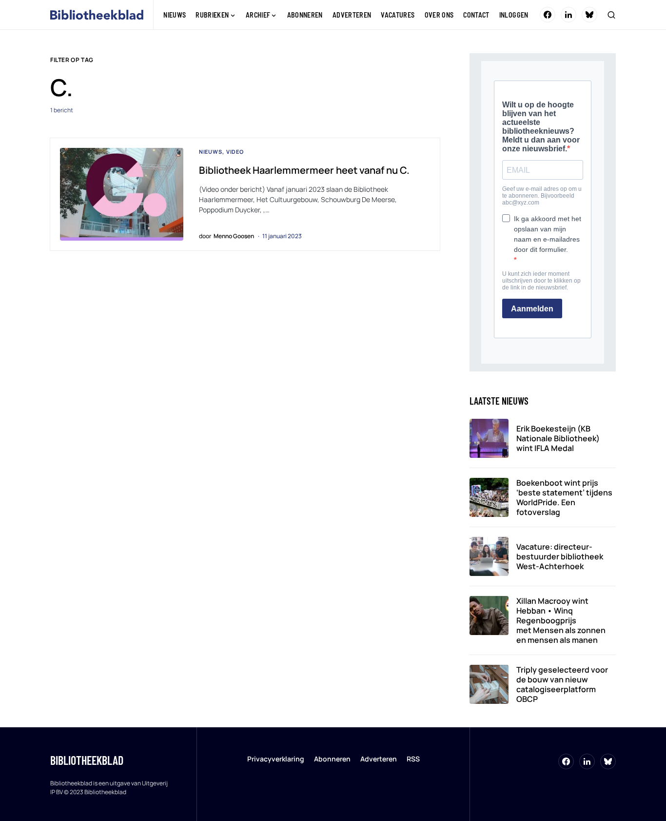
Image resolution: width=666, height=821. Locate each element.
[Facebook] (547, 14)
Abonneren (332, 758)
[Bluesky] (589, 14)
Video (235, 151)
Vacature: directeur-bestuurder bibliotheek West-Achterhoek (559, 556)
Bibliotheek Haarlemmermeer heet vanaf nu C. (304, 170)
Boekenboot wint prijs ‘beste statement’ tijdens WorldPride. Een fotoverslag (564, 497)
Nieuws (210, 151)
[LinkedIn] (568, 14)
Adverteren (378, 758)
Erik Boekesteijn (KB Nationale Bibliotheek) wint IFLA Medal (558, 438)
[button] (611, 14)
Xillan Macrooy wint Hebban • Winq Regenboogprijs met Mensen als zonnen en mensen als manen (561, 620)
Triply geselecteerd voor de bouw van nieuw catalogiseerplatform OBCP (562, 684)
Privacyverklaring (275, 758)
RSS (413, 758)
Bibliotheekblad (86, 760)
